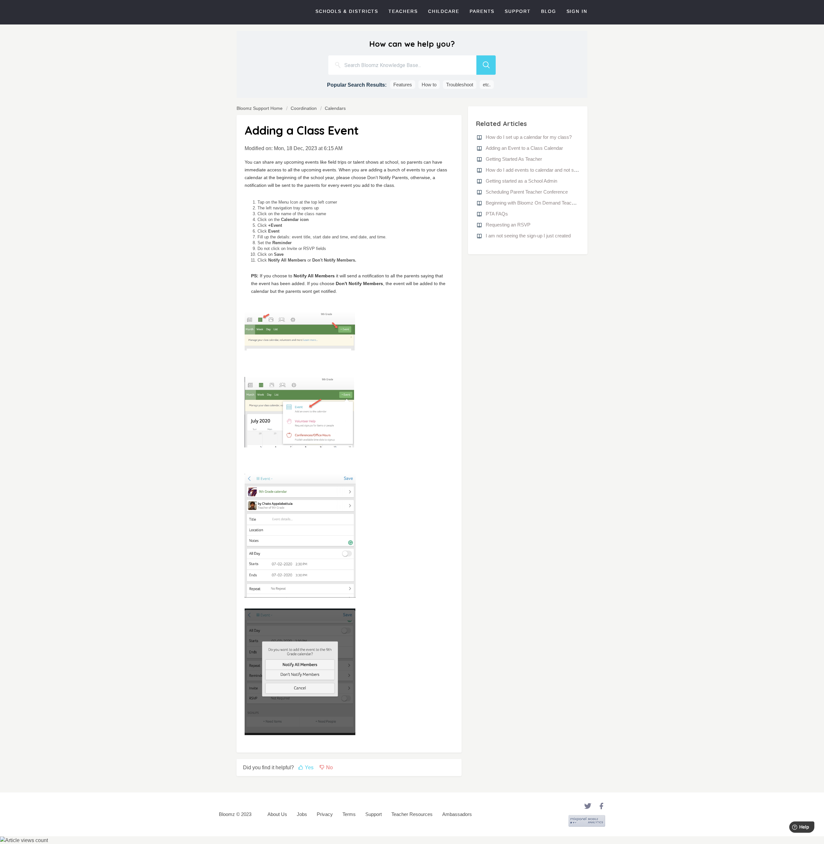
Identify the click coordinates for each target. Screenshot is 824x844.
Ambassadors (457, 814)
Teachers (403, 11)
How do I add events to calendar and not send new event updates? (555, 170)
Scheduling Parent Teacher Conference (527, 192)
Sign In (576, 11)
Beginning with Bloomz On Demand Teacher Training (541, 203)
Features (402, 84)
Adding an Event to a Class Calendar (524, 148)
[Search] (486, 65)
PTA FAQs (497, 213)
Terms (349, 814)
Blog (548, 11)
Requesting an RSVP (508, 224)
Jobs (302, 814)
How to (429, 84)
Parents (482, 11)
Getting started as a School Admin (521, 181)
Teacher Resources (412, 814)
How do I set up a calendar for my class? (529, 137)
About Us (277, 814)
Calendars (335, 108)
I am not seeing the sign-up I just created (528, 235)
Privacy (325, 814)
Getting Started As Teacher (514, 159)
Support (517, 11)
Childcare (443, 11)
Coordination (304, 108)
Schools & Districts (346, 11)
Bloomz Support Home (260, 108)
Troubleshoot (459, 84)
